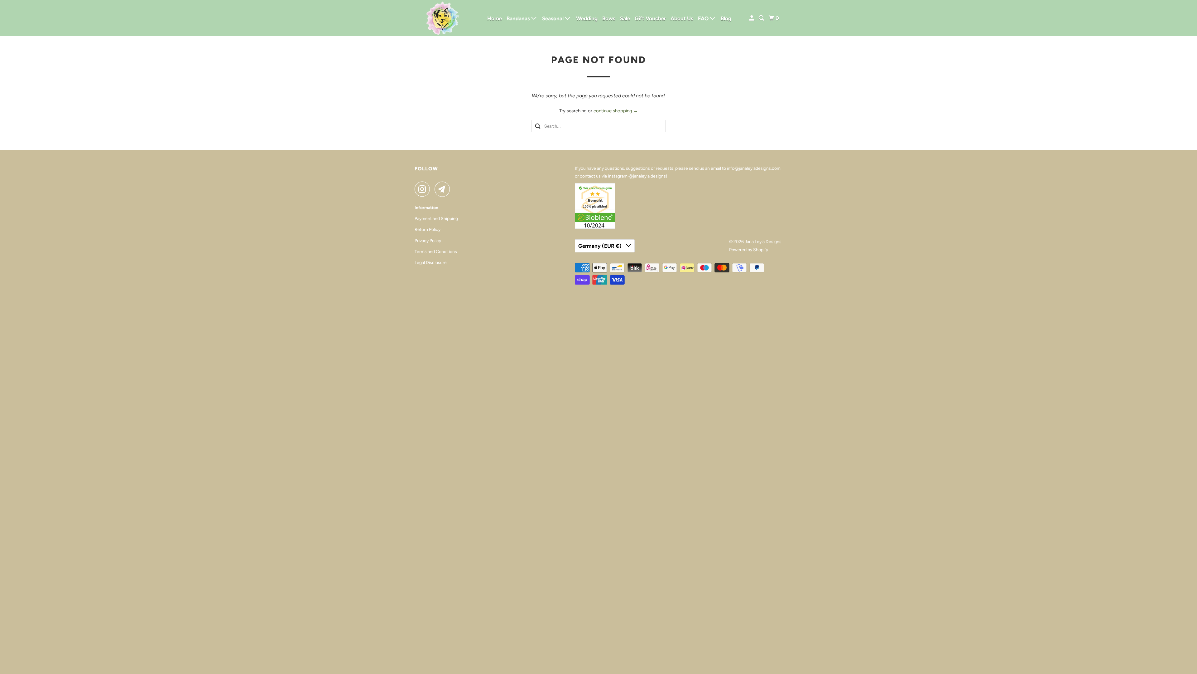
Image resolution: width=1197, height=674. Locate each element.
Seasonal (553, 18)
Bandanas (519, 18)
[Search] (761, 18)
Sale (625, 18)
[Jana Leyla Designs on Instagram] (424, 189)
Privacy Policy (428, 240)
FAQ (704, 18)
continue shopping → (616, 111)
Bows (608, 18)
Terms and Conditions (436, 251)
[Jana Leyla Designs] (443, 18)
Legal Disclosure (431, 262)
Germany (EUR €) (600, 246)
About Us (682, 18)
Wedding (587, 18)
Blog (726, 18)
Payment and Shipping (436, 218)
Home (494, 18)
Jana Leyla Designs (763, 241)
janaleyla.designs (649, 176)
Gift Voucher (650, 18)
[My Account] (752, 18)
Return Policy (427, 229)
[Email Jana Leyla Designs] (444, 189)
